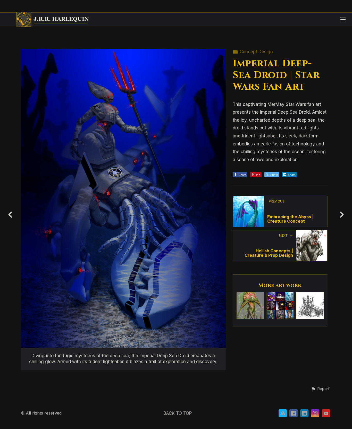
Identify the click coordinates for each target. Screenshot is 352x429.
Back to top (177, 413)
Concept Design (256, 51)
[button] (320, 389)
